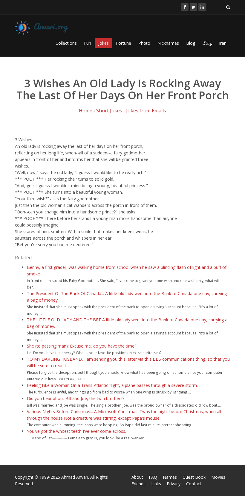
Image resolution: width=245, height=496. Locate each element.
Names (170, 477)
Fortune (123, 43)
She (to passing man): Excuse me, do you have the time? (81, 346)
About (137, 477)
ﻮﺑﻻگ (207, 43)
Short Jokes (109, 110)
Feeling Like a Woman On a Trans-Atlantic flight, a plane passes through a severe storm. (112, 385)
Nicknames (168, 43)
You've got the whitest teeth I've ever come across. (76, 431)
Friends (138, 483)
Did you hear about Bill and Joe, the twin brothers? (75, 398)
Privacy (173, 483)
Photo (144, 43)
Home (85, 110)
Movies (218, 477)
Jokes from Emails (146, 110)
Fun (87, 43)
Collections (66, 43)
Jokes (103, 43)
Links (156, 483)
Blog (190, 43)
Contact (193, 483)
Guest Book (194, 477)
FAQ (153, 477)
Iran (222, 43)
